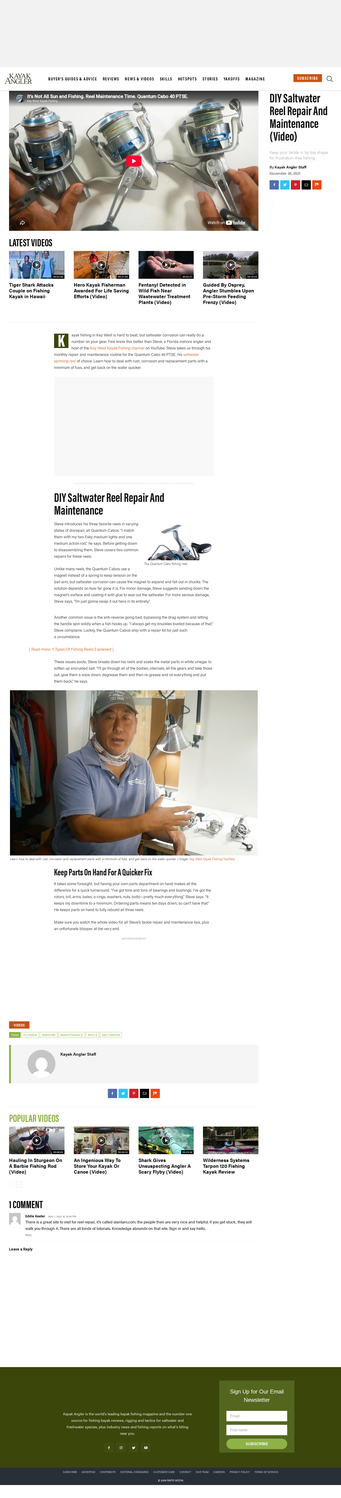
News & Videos (139, 79)
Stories (210, 79)
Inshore (49, 1034)
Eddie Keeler (35, 1216)
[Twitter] (285, 185)
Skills (166, 79)
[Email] (306, 185)
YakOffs (232, 79)
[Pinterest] (295, 185)
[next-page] (19, 1184)
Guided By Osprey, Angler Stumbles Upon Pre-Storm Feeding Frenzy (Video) (228, 293)
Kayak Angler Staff (290, 167)
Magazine (255, 79)
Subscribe (307, 78)
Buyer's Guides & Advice (72, 79)
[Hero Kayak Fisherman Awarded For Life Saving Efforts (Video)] (101, 265)
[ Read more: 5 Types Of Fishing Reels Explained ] (71, 649)
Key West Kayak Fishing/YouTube (212, 858)
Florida (30, 1034)
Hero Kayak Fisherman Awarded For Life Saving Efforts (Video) (101, 290)
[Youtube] (145, 1447)
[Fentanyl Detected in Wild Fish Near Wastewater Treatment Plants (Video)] (166, 265)
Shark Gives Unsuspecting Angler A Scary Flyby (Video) (164, 1165)
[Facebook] (274, 185)
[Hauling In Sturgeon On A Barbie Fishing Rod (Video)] (36, 1140)
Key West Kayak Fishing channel (117, 348)
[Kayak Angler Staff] (41, 1064)
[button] (330, 79)
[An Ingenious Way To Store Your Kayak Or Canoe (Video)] (101, 1140)
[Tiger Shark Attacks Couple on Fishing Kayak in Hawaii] (36, 265)
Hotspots (187, 79)
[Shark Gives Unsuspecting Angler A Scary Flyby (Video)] (166, 1140)
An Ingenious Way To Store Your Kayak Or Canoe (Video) (97, 1165)
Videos (19, 1025)
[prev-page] (12, 1184)
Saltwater (111, 1034)
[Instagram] (121, 1447)
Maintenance (71, 1034)
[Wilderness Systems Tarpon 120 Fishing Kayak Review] (230, 1140)
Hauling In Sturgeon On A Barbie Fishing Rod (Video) (35, 1165)
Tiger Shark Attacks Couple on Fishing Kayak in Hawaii (31, 290)
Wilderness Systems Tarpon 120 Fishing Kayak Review (226, 1165)
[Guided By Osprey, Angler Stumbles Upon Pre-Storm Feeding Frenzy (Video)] (230, 265)
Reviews (111, 79)
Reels (92, 1034)
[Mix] (317, 185)
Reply (28, 1235)
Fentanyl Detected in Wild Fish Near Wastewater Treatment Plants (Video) (164, 293)
